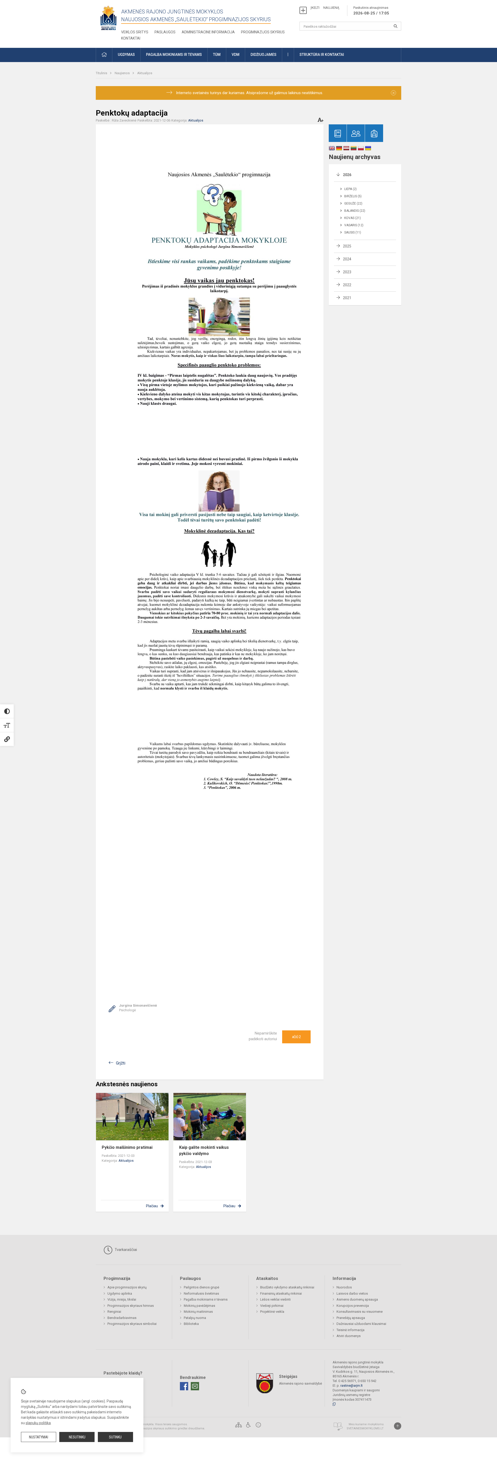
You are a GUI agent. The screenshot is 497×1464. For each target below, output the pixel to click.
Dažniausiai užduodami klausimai (361, 1324)
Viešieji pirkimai (271, 1306)
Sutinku (115, 1437)
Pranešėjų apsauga (351, 1318)
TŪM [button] (217, 54)
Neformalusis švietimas (201, 1293)
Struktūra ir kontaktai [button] (321, 54)
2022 (347, 285)
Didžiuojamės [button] (263, 54)
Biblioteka (191, 1324)
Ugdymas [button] (126, 54)
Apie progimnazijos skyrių (127, 1287)
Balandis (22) (354, 211)
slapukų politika (38, 1423)
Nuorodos (344, 1287)
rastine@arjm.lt (351, 1385)
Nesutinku (77, 1437)
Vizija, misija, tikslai (121, 1299)
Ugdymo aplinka (119, 1293)
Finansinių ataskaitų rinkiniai (281, 1293)
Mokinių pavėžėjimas (199, 1306)
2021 (347, 298)
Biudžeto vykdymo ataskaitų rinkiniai (287, 1287)
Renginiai (114, 1312)
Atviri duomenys (349, 1336)
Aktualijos (144, 73)
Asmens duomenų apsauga (357, 1299)
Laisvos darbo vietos (352, 1293)
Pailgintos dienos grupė (201, 1287)
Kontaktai (130, 38)
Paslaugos (165, 32)
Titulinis (102, 73)
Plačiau (152, 1206)
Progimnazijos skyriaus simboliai (132, 1324)
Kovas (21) (352, 218)
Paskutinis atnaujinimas (371, 11)
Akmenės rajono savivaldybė (300, 1383)
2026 (347, 175)
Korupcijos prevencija (353, 1306)
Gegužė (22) (353, 203)
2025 (347, 246)
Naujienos (122, 73)
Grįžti (120, 1063)
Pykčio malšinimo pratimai (127, 1147)
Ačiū (296, 1037)
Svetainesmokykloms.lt (365, 1428)
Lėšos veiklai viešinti (275, 1299)
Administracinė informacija (208, 32)
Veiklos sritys (134, 32)
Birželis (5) (353, 196)
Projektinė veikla (272, 1312)
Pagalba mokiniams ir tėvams (206, 1299)
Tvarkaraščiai (125, 1249)
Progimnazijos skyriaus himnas (130, 1306)
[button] (104, 55)
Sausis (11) (352, 232)
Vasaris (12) (353, 225)
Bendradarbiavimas (121, 1318)
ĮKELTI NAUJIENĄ (325, 8)
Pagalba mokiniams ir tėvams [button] (174, 54)
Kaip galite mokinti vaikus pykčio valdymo (204, 1150)
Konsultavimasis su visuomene (360, 1312)
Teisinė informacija (350, 1330)
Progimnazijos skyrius (263, 32)
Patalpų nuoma (195, 1318)
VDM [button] (235, 54)
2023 (347, 272)
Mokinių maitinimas (198, 1312)
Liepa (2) (350, 189)
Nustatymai (38, 1437)
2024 (347, 259)
